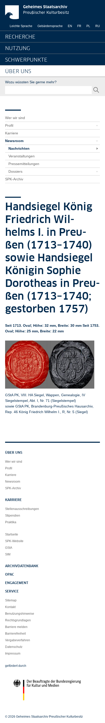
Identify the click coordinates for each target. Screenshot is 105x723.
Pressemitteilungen (23, 164)
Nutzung (17, 48)
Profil (9, 125)
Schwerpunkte (26, 60)
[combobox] (48, 90)
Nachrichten (19, 148)
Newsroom (14, 141)
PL (88, 26)
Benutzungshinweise (19, 613)
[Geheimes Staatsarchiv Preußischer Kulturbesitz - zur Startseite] (37, 12)
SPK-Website (14, 541)
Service (12, 591)
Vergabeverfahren (17, 640)
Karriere (11, 133)
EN (70, 26)
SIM (7, 554)
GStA (8, 548)
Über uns (18, 71)
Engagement (16, 583)
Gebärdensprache (50, 26)
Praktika (10, 522)
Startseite (11, 534)
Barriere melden (16, 627)
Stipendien (12, 515)
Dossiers (15, 171)
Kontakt (10, 607)
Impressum (12, 653)
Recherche (20, 37)
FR (79, 26)
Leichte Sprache (21, 26)
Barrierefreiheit (15, 633)
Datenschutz (13, 647)
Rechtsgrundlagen (18, 620)
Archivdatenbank (21, 566)
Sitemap (11, 600)
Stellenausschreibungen (22, 509)
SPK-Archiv (14, 179)
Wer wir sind (15, 118)
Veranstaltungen (21, 156)
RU (97, 26)
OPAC (9, 574)
